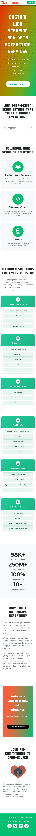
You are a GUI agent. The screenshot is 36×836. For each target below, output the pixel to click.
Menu (30, 2)
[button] (4, 128)
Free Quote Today (18, 727)
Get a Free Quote (18, 84)
